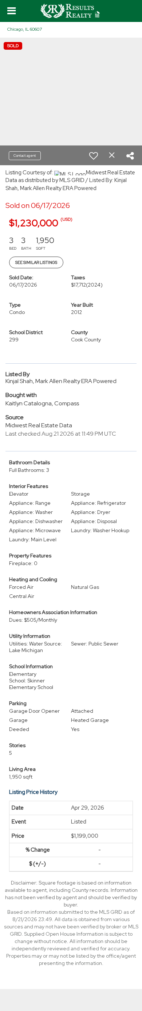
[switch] (93, 155)
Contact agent (24, 155)
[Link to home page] (71, 11)
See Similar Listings (36, 262)
